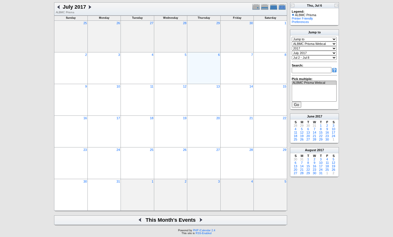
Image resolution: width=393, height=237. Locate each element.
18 (151, 118)
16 (85, 118)
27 (151, 23)
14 (251, 86)
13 (218, 86)
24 (118, 149)
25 (85, 23)
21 (251, 118)
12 (184, 86)
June (310, 116)
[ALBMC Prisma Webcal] (314, 83)
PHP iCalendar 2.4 (204, 230)
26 (118, 23)
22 (284, 118)
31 (118, 181)
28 (184, 23)
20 (218, 118)
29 (218, 23)
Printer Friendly (302, 18)
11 (151, 86)
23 (85, 149)
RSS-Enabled (203, 233)
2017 (318, 116)
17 (118, 118)
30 (251, 23)
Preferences (300, 22)
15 (284, 86)
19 (184, 118)
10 (118, 86)
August (310, 150)
